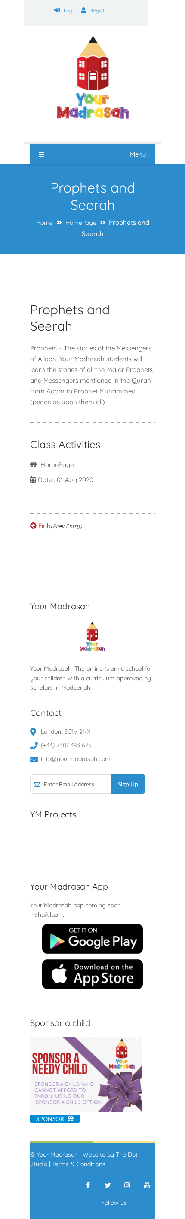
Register (99, 10)
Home (44, 223)
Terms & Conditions (78, 1164)
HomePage (80, 223)
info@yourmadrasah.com (76, 759)
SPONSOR (50, 1118)
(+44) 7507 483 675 (66, 745)
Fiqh (59, 526)
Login (70, 10)
